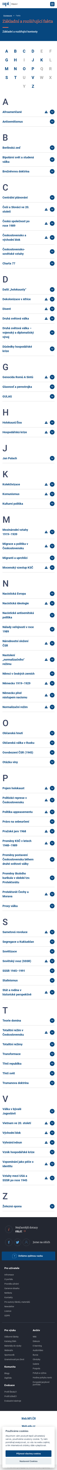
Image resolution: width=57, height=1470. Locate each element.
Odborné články (11, 1337)
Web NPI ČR (28, 1418)
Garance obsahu (11, 1288)
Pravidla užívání (11, 1284)
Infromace (9, 1275)
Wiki (34, 1337)
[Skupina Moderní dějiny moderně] (26, 1242)
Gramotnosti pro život (14, 1359)
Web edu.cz (28, 1426)
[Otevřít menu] (52, 4)
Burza (35, 1355)
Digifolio (8, 1378)
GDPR (7, 1315)
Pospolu (36, 1368)
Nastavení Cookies (28, 1461)
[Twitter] (17, 1242)
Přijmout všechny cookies (28, 1453)
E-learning (37, 1346)
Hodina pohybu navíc (42, 1377)
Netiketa (8, 1293)
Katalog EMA (10, 1341)
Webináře (8, 1350)
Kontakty (8, 1297)
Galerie (36, 1364)
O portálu (8, 1279)
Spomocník (9, 1355)
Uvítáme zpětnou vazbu (30, 1255)
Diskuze (36, 1341)
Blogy (7, 1373)
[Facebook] (8, 1242)
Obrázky (36, 1359)
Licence (7, 1311)
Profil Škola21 (10, 1392)
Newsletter (9, 1306)
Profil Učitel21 (10, 1396)
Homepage (7, 16)
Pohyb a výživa (39, 1373)
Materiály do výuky (12, 1346)
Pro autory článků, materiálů (17, 1302)
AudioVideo (38, 1350)
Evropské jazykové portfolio (41, 1383)
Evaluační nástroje (12, 1401)
